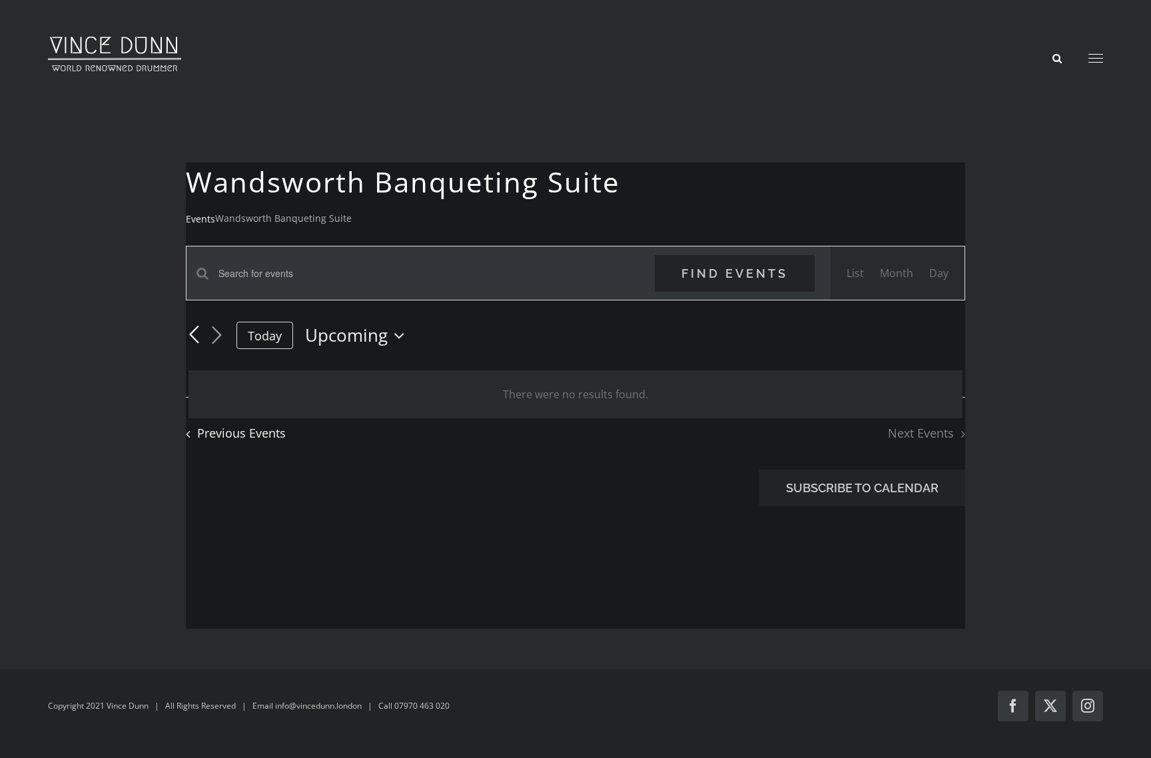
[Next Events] (216, 336)
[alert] (575, 394)
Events (200, 218)
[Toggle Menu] (1096, 58)
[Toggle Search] (1057, 58)
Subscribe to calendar (862, 488)
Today (265, 336)
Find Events (734, 273)
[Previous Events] (194, 336)
